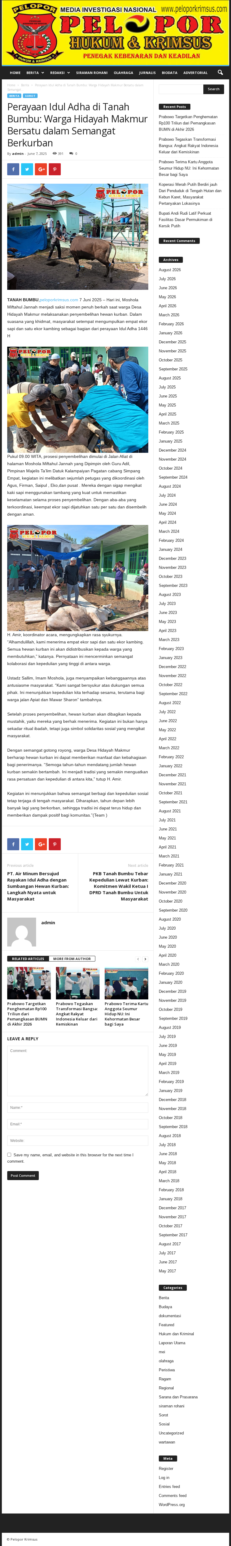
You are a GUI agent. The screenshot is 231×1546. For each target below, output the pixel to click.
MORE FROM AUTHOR (72, 958)
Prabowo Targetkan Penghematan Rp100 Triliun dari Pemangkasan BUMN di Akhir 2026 (27, 1014)
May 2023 (167, 621)
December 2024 (172, 450)
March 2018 (169, 1181)
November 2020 (172, 892)
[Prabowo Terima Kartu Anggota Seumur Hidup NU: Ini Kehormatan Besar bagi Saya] (126, 983)
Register (166, 1468)
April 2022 (167, 739)
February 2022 (171, 757)
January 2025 (170, 441)
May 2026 (167, 297)
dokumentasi (170, 1316)
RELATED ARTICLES (28, 958)
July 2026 (167, 279)
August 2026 (170, 270)
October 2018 (170, 1117)
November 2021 (172, 784)
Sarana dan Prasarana (178, 1397)
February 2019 (171, 1081)
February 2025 (171, 432)
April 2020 (167, 955)
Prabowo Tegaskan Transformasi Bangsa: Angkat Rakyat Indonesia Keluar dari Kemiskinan (77, 1014)
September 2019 (173, 1018)
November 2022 (172, 675)
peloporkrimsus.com (59, 299)
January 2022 (170, 766)
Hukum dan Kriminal (176, 1334)
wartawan (167, 1442)
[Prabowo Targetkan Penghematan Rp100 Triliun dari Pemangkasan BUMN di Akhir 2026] (29, 983)
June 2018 (168, 1154)
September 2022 (173, 694)
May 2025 (167, 405)
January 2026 (170, 333)
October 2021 (170, 793)
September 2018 (173, 1126)
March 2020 (169, 964)
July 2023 (167, 603)
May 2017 (167, 1271)
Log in (164, 1477)
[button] (220, 72)
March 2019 (169, 1072)
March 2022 (169, 748)
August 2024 (170, 486)
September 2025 (173, 369)
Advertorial (195, 72)
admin (18, 153)
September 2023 (173, 585)
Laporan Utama (172, 1343)
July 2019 (167, 1036)
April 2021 (167, 847)
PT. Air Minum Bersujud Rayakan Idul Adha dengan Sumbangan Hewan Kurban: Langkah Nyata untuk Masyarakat (38, 886)
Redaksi (57, 72)
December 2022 (172, 666)
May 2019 (167, 1054)
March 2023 (169, 639)
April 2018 (167, 1172)
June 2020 (168, 937)
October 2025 (170, 360)
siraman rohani (171, 1406)
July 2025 (167, 387)
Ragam (165, 1379)
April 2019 (167, 1063)
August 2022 (170, 703)
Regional (166, 1388)
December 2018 (172, 1099)
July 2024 (167, 495)
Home (15, 72)
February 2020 (171, 973)
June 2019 (168, 1045)
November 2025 (172, 351)
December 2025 (172, 342)
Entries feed (169, 1486)
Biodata (169, 72)
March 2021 (169, 856)
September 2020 (173, 910)
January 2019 (170, 1090)
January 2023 (170, 657)
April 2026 (167, 306)
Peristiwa (167, 1370)
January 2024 (170, 549)
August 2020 (170, 919)
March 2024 (169, 531)
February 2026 (171, 324)
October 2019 (170, 1009)
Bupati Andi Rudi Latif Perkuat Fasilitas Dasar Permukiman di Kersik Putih (185, 219)
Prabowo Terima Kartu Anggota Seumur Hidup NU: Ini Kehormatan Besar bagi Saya (126, 1014)
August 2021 (170, 811)
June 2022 (168, 721)
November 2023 (172, 567)
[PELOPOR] (115, 32)
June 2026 (168, 288)
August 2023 (170, 594)
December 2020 (172, 883)
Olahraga (123, 72)
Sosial (164, 1424)
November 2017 (172, 1217)
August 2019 (170, 1027)
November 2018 (172, 1108)
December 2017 (172, 1208)
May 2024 (167, 513)
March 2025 (169, 423)
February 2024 (171, 540)
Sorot (30, 96)
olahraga (166, 1361)
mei (162, 1352)
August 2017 (170, 1244)
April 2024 (167, 522)
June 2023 (168, 612)
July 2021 (167, 820)
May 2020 (167, 946)
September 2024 (173, 477)
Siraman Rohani (92, 72)
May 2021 (167, 838)
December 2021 (172, 775)
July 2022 (167, 712)
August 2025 (170, 378)
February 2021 (171, 865)
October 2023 (170, 576)
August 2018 (170, 1135)
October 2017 (170, 1226)
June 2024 (168, 504)
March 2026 (169, 315)
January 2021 (170, 874)
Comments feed (172, 1495)
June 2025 (168, 396)
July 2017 (167, 1253)
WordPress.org (172, 1504)
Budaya (165, 1307)
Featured (166, 1325)
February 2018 (171, 1190)
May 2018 (167, 1163)
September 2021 (173, 802)
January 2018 (170, 1199)
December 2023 (172, 558)
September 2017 (173, 1235)
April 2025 (167, 414)
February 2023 (171, 648)
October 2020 (170, 901)
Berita (32, 72)
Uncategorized (171, 1433)
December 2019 (172, 991)
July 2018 (167, 1145)
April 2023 (167, 630)
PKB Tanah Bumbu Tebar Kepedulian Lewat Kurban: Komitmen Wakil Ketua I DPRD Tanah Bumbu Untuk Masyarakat (118, 886)
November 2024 (172, 459)
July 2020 (167, 928)
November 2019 (172, 1000)
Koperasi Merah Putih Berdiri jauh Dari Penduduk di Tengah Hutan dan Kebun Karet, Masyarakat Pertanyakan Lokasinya (190, 194)
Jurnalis (147, 72)
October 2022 (170, 685)
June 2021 (168, 829)
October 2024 (170, 468)
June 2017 (168, 1262)
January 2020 (170, 982)
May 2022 (167, 730)
